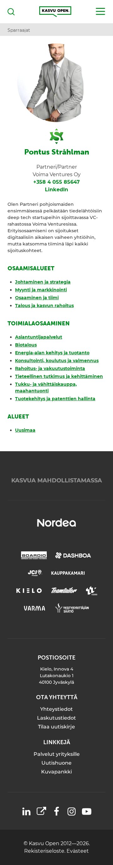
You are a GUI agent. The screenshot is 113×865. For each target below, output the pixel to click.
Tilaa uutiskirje (56, 727)
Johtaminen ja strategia (43, 282)
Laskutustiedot (56, 718)
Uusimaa (25, 430)
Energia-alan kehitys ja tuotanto (52, 353)
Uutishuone (56, 763)
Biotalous (26, 345)
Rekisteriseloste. (45, 851)
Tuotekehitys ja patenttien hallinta (55, 399)
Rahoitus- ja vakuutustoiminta (50, 368)
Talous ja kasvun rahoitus (44, 305)
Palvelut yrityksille (57, 754)
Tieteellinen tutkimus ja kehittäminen (59, 376)
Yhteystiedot (56, 709)
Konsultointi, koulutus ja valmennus (57, 360)
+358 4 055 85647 (56, 182)
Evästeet (78, 851)
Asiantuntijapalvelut (38, 337)
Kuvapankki (56, 772)
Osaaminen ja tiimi (37, 298)
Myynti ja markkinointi (41, 290)
